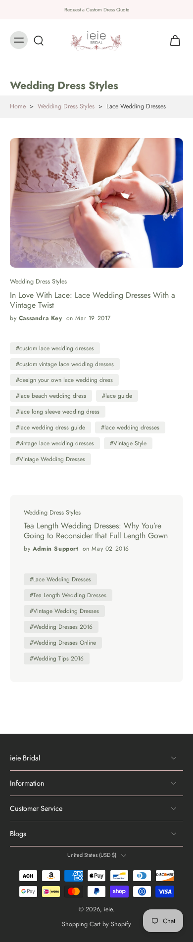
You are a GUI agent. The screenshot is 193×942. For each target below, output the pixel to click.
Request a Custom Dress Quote (96, 9)
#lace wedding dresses (130, 427)
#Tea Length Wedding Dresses (68, 595)
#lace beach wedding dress (51, 395)
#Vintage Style (128, 443)
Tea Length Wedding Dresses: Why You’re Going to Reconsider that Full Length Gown (96, 531)
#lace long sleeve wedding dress (57, 411)
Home (18, 106)
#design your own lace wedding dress (64, 380)
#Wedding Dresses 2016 (61, 626)
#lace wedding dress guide (50, 427)
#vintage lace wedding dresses (55, 443)
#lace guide (117, 395)
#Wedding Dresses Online (63, 642)
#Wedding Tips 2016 (57, 658)
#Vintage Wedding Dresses (50, 459)
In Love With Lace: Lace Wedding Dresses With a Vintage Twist (92, 300)
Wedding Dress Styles (66, 106)
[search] (38, 40)
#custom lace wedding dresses (55, 348)
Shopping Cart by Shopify (96, 923)
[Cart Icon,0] (172, 40)
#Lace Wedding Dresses (60, 579)
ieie (108, 909)
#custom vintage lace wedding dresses (65, 364)
